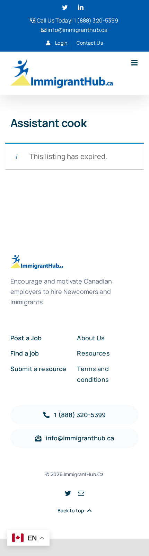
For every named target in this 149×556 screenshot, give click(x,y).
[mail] (81, 493)
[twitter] (68, 493)
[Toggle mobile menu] (135, 62)
